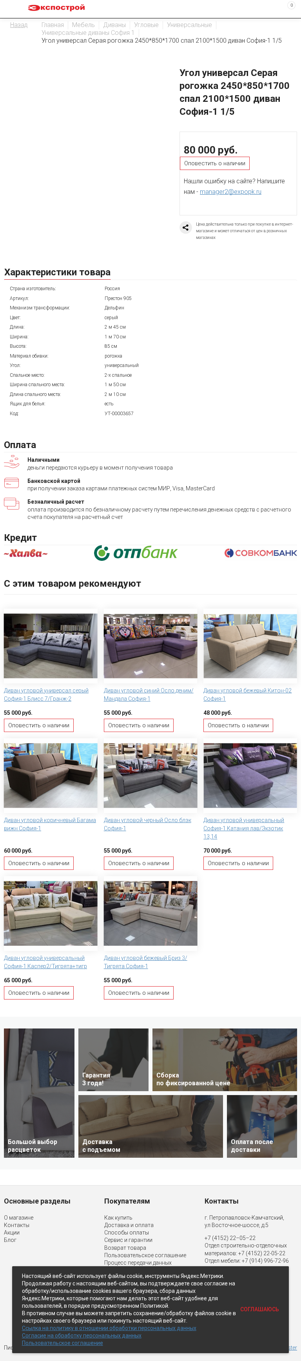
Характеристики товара (57, 272)
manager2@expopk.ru (230, 191)
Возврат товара (125, 1248)
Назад (19, 25)
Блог (10, 1240)
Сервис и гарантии (128, 1240)
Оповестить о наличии (214, 163)
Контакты (16, 1225)
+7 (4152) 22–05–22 (230, 1238)
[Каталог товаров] (12, 9)
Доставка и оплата (129, 1225)
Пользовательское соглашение (145, 1255)
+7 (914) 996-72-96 (265, 1261)
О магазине (18, 1218)
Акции (12, 1232)
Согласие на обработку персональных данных (81, 1335)
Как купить (118, 1218)
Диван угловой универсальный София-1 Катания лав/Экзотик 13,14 (243, 828)
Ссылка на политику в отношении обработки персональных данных (109, 1328)
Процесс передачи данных (138, 1263)
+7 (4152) (250, 1253)
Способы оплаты (126, 1232)
